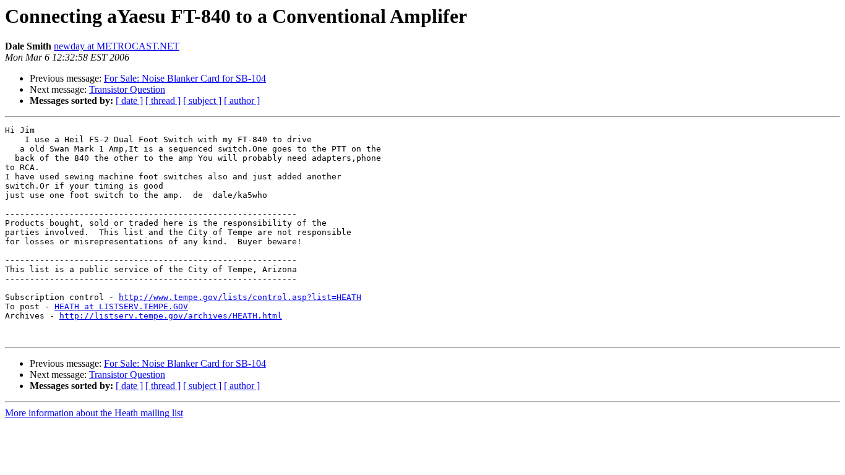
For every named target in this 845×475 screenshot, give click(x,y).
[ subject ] (202, 100)
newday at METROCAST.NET (116, 46)
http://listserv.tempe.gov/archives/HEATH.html (170, 315)
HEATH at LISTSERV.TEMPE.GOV (121, 306)
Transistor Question (127, 89)
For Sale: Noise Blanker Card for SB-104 (185, 78)
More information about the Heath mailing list (94, 413)
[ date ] (129, 100)
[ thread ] (163, 100)
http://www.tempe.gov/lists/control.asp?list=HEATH (240, 297)
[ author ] (242, 100)
